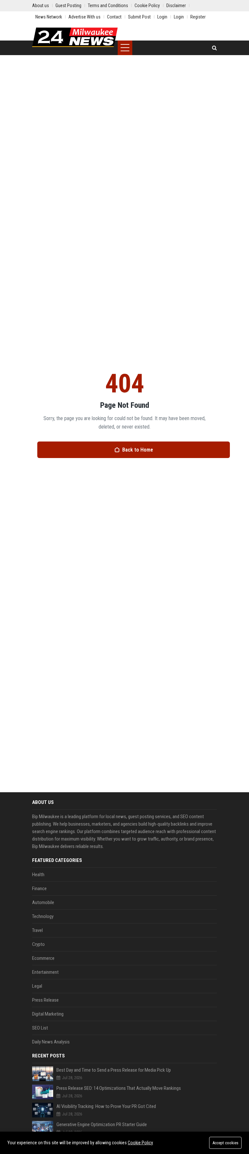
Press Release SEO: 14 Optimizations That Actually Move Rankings (118, 1088)
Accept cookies (225, 1142)
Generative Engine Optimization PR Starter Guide (101, 1124)
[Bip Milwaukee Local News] (75, 37)
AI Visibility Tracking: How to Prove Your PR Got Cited (106, 1106)
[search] (214, 48)
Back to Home (137, 450)
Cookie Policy (140, 1142)
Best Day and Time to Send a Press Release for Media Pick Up (113, 1070)
